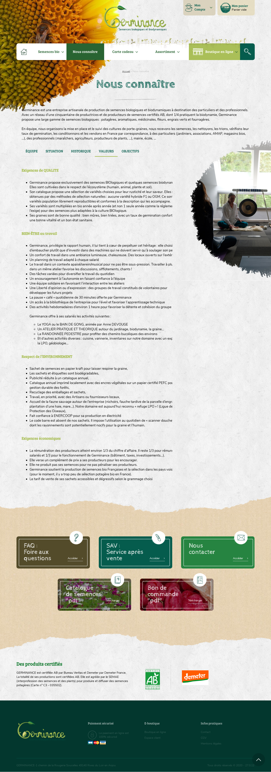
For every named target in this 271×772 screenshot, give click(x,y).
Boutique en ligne (219, 51)
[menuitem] (236, 7)
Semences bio (49, 51)
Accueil (126, 71)
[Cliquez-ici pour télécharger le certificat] (195, 677)
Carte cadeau (123, 51)
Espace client (152, 738)
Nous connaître (85, 51)
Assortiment (165, 51)
